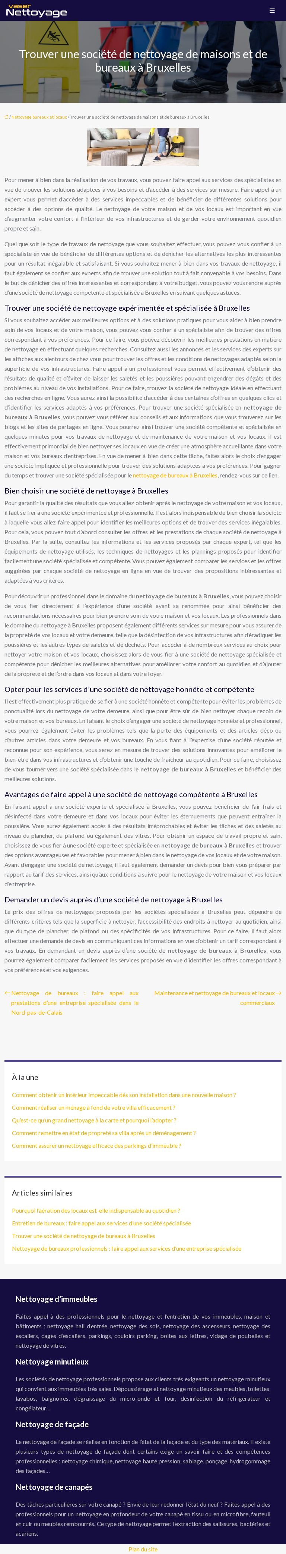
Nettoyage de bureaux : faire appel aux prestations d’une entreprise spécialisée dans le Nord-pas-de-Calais (75, 1002)
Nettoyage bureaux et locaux (39, 117)
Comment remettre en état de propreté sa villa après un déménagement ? (104, 1132)
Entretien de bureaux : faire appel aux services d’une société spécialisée (101, 1222)
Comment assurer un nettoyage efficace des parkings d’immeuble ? (96, 1145)
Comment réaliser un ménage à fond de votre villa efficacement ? (93, 1107)
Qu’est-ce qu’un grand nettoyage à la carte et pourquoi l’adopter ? (94, 1120)
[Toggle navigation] (272, 10)
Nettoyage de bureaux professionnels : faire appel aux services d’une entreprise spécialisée (126, 1248)
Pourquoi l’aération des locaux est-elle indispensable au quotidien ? (96, 1210)
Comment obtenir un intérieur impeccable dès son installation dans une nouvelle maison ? (124, 1094)
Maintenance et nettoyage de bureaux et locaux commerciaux (214, 997)
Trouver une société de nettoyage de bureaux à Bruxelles (83, 1235)
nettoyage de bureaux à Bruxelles (175, 475)
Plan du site (143, 1549)
